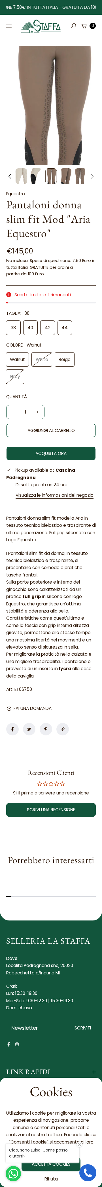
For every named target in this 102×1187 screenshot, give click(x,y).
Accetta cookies (51, 1164)
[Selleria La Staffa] (41, 25)
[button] (73, 26)
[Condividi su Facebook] (12, 729)
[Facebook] (8, 1044)
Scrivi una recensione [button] (51, 810)
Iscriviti (82, 1028)
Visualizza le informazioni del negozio (55, 495)
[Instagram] (17, 1044)
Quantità (16, 397)
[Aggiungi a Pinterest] (46, 729)
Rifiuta (51, 1179)
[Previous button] (10, 176)
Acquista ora (51, 453)
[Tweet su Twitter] (29, 729)
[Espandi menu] (9, 26)
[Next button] (91, 176)
